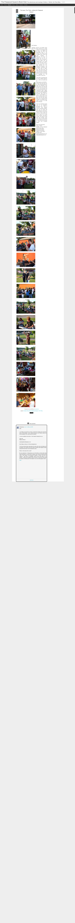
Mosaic (13, 4)
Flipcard (5, 4)
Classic (2, 4)
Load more (31, 479)
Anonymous (36, 409)
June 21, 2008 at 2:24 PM (28, 426)
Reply (20, 460)
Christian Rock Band (27, 410)
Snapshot (21, 4)
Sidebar (17, 4)
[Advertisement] (53, 27)
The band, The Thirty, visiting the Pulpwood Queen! (31, 11)
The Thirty (41, 410)
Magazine (9, 4)
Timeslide (25, 4)
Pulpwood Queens (34, 410)
